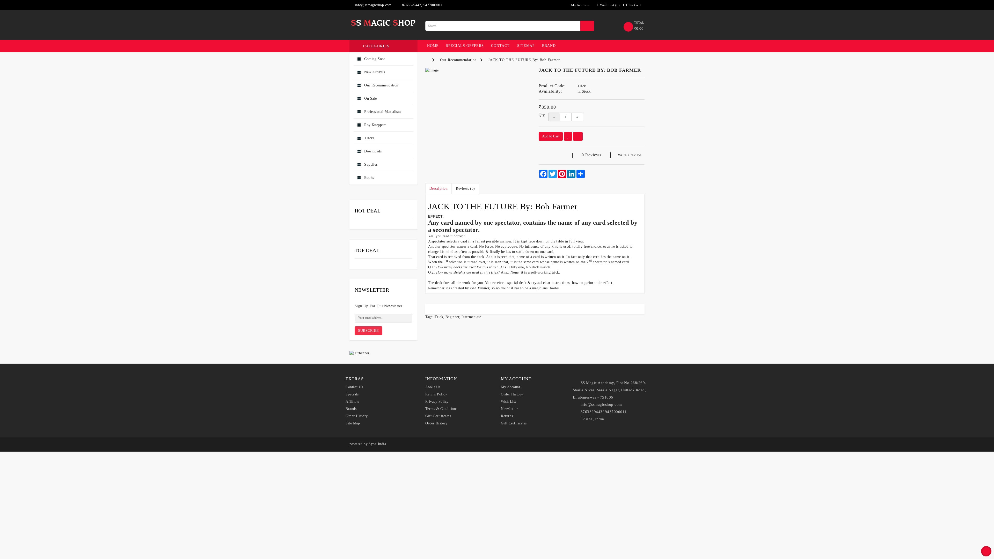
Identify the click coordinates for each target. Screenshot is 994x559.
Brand (549, 46)
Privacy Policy (437, 401)
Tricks (368, 138)
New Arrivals (374, 72)
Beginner (452, 317)
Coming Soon (374, 59)
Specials (352, 394)
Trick (439, 317)
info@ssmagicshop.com (372, 5)
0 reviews (591, 155)
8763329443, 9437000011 (421, 5)
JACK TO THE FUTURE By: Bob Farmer (524, 60)
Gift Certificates (438, 416)
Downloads (372, 151)
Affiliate (352, 401)
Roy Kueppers (374, 125)
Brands (351, 409)
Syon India (377, 444)
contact (500, 46)
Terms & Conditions (441, 409)
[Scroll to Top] (986, 551)
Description (438, 188)
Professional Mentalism (382, 112)
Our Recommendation (380, 85)
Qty (539, 115)
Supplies (370, 164)
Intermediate (471, 317)
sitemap (526, 46)
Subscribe (368, 331)
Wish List (508, 401)
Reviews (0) (465, 188)
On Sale (370, 98)
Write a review (629, 155)
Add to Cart (550, 136)
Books (368, 178)
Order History (357, 416)
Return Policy (436, 394)
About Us (432, 387)
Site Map (353, 423)
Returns (507, 416)
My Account (510, 387)
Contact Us (354, 387)
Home (433, 46)
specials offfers (465, 46)
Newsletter (509, 409)
